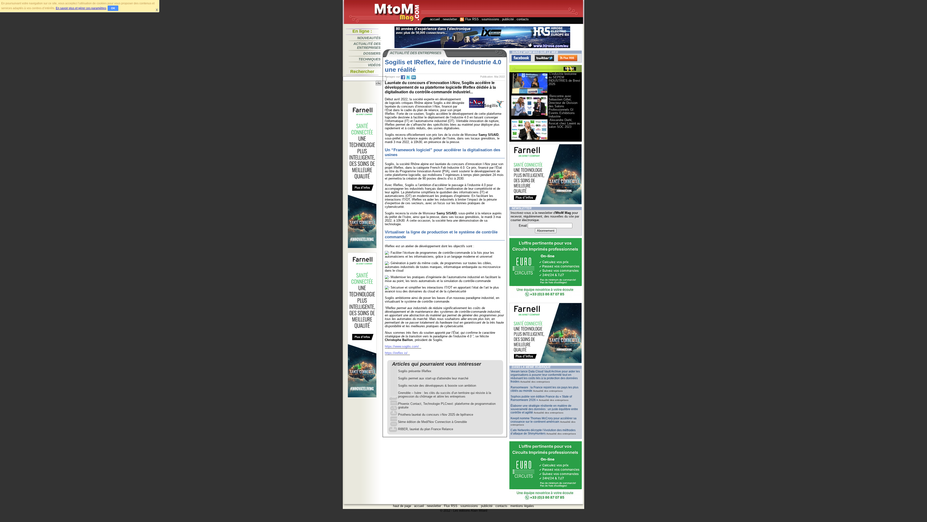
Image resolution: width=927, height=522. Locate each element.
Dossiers (371, 53)
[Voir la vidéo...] (529, 93)
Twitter (544, 58)
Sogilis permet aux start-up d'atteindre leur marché (433, 378)
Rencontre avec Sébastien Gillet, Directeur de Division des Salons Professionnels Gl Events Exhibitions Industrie (562, 106)
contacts (523, 19)
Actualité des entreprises (366, 46)
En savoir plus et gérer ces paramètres (81, 8)
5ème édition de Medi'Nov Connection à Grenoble (432, 422)
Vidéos (374, 65)
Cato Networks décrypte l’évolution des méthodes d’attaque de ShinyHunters (543, 431)
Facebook (521, 58)
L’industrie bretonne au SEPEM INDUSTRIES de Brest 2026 (564, 79)
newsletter (450, 19)
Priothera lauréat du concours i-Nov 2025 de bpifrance (435, 414)
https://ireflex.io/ (396, 353)
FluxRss (567, 58)
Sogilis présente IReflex (414, 371)
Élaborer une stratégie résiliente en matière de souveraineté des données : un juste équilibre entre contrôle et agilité (544, 409)
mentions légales (522, 506)
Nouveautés (368, 38)
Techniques (369, 59)
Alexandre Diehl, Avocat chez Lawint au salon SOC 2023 (564, 123)
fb (402, 77)
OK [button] (113, 8)
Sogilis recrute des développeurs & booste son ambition (437, 385)
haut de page (402, 506)
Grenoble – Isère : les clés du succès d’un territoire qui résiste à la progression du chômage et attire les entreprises (444, 394)
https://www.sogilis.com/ (402, 346)
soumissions (490, 19)
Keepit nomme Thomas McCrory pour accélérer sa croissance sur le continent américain (543, 420)
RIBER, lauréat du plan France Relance (425, 429)
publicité (508, 19)
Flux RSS (471, 19)
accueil (435, 19)
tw (408, 77)
